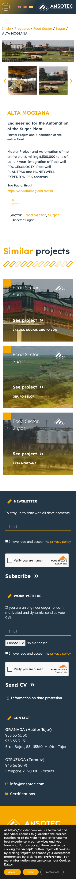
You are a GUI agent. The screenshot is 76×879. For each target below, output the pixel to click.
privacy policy (60, 542)
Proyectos (22, 29)
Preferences (52, 872)
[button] (6, 7)
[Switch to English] (19, 7)
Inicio (6, 29)
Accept (12, 872)
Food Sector (42, 29)
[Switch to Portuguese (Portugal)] (25, 7)
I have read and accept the (40, 542)
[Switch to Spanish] (31, 7)
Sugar (60, 29)
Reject (30, 872)
